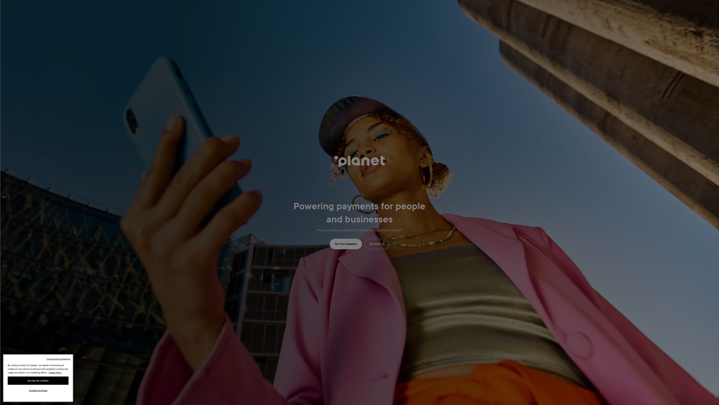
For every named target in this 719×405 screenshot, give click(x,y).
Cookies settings (38, 390)
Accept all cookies (38, 380)
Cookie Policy (55, 372)
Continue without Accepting (58, 359)
